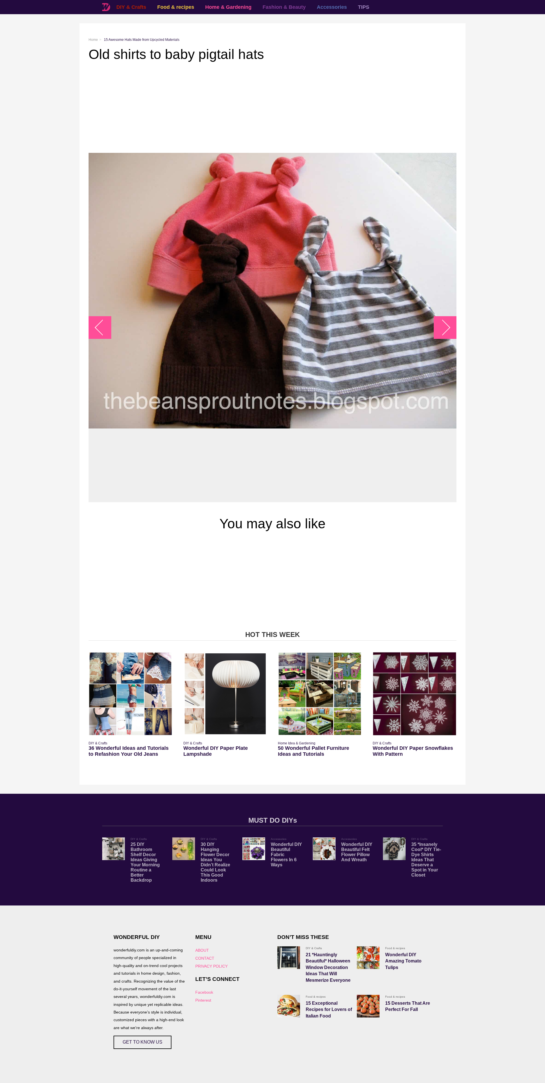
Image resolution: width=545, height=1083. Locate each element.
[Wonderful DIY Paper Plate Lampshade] (225, 694)
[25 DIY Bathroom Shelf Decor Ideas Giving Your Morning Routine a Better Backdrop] (113, 848)
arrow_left (103, 328)
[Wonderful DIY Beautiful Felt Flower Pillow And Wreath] (324, 848)
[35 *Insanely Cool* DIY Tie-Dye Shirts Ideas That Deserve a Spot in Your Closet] (394, 848)
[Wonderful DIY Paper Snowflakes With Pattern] (414, 694)
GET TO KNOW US (142, 1042)
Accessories (332, 7)
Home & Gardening (228, 7)
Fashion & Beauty (284, 7)
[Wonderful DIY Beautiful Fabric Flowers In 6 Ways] (253, 848)
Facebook (204, 992)
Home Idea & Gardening (296, 743)
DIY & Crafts (131, 7)
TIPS (363, 7)
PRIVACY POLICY (211, 966)
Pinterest (203, 1000)
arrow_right (442, 328)
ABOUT (202, 950)
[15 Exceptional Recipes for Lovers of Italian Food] (288, 1006)
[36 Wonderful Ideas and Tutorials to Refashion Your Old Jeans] (130, 694)
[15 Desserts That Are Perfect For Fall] (368, 1006)
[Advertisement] (259, 107)
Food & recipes (175, 7)
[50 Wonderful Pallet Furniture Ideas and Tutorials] (320, 694)
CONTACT (204, 958)
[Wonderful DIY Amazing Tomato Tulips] (368, 957)
